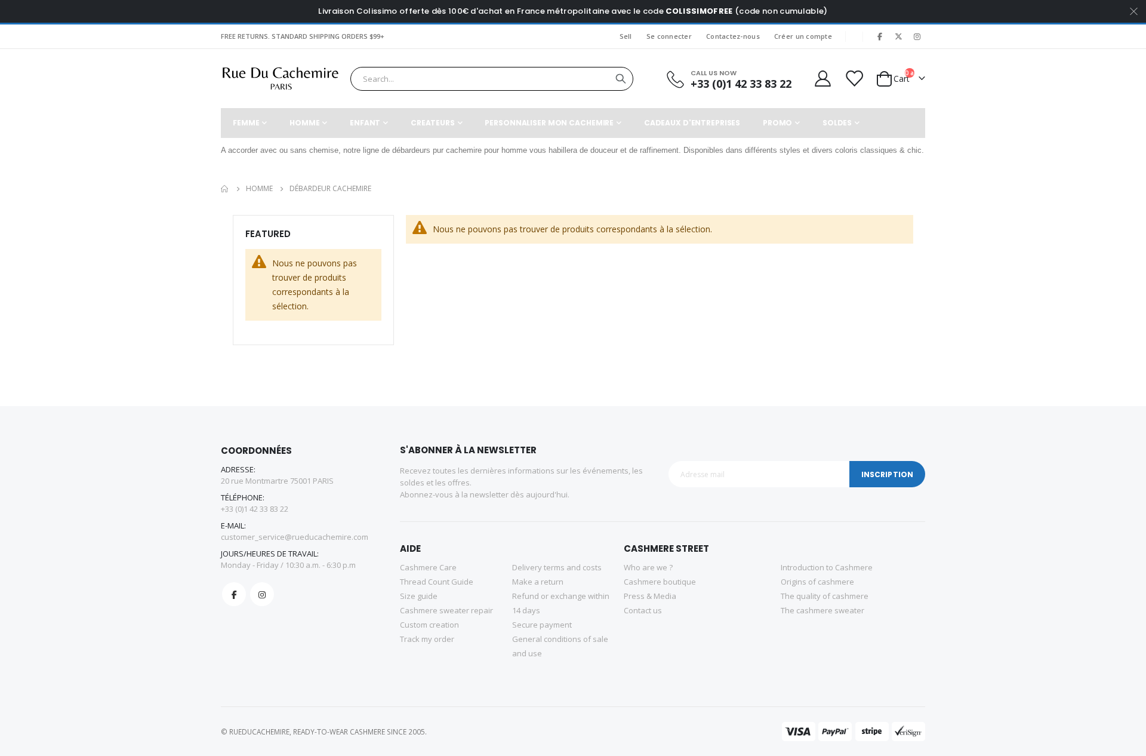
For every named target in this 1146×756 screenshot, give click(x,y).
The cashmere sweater (822, 610)
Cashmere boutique (660, 581)
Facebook (234, 594)
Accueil (225, 189)
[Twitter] (898, 36)
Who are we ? (648, 567)
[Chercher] (620, 79)
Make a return (537, 581)
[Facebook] (880, 36)
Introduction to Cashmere (827, 567)
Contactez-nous (733, 36)
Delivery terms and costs (557, 567)
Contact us (643, 610)
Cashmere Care (428, 567)
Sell (626, 36)
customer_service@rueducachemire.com (294, 536)
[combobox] (491, 79)
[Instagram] (917, 36)
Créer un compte (803, 36)
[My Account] (822, 78)
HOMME (259, 188)
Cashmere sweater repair (446, 610)
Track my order (427, 639)
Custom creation (429, 624)
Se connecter (669, 36)
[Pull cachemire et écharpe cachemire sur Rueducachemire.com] (280, 78)
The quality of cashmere (824, 596)
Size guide (419, 596)
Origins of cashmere (817, 581)
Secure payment (542, 624)
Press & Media (650, 596)
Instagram (262, 594)
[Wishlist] (853, 78)
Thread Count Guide (436, 581)
